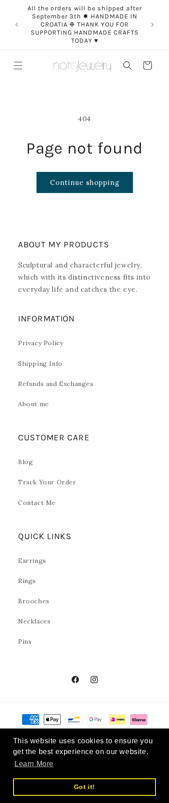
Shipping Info (40, 364)
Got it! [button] (84, 786)
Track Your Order (47, 482)
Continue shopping (84, 182)
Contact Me (37, 503)
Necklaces (34, 621)
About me (33, 404)
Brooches (34, 601)
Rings (27, 581)
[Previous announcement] (17, 25)
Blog (25, 462)
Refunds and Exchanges (56, 384)
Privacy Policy (40, 343)
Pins (25, 641)
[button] (18, 65)
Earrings (32, 561)
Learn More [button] (34, 764)
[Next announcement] (152, 25)
